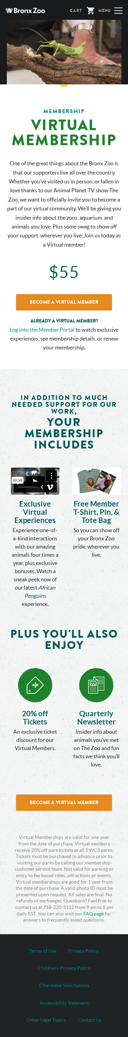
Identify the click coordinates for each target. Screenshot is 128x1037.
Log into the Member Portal (42, 330)
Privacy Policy (83, 951)
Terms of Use (42, 951)
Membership (64, 111)
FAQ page (93, 913)
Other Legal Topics (46, 1020)
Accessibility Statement (64, 1003)
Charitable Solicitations (64, 985)
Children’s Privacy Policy (64, 968)
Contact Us (89, 1020)
